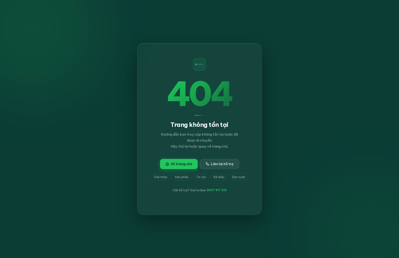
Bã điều (219, 177)
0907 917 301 (216, 190)
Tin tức (201, 177)
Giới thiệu (160, 177)
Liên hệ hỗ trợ (222, 164)
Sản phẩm (182, 177)
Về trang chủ (181, 164)
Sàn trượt (238, 177)
